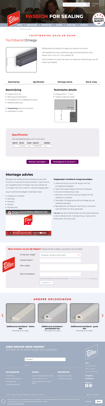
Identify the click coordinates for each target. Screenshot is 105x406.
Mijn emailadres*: (27, 274)
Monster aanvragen (37, 162)
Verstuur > (28, 365)
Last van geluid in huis (39, 378)
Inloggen (95, 4)
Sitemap (34, 394)
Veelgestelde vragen (65, 376)
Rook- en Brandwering (13, 378)
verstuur (46, 283)
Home (7, 29)
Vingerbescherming (13, 384)
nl (94, 6)
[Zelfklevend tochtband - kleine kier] (20, 313)
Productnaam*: (26, 260)
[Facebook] (86, 385)
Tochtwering (10, 376)
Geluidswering (11, 381)
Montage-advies (65, 82)
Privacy (13, 394)
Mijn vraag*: (25, 265)
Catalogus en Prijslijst (65, 378)
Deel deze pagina (94, 394)
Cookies (19, 394)
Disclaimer (26, 394)
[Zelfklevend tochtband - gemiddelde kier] (52, 313)
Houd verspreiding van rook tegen (41, 382)
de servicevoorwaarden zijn (82, 278)
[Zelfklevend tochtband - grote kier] (84, 313)
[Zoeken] (88, 5)
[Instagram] (90, 385)
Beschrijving (13, 82)
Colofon (40, 394)
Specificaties (38, 82)
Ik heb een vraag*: (27, 255)
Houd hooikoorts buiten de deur (43, 376)
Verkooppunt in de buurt (64, 162)
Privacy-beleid (71, 278)
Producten (14, 29)
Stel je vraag (91, 82)
